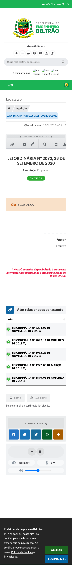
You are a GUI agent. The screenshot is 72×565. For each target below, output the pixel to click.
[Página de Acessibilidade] (52, 53)
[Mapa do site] (46, 53)
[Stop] (40, 452)
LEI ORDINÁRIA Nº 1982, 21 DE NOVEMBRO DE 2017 (31, 354)
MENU (11, 85)
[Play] (32, 452)
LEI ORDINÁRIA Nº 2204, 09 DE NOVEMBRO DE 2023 (31, 329)
